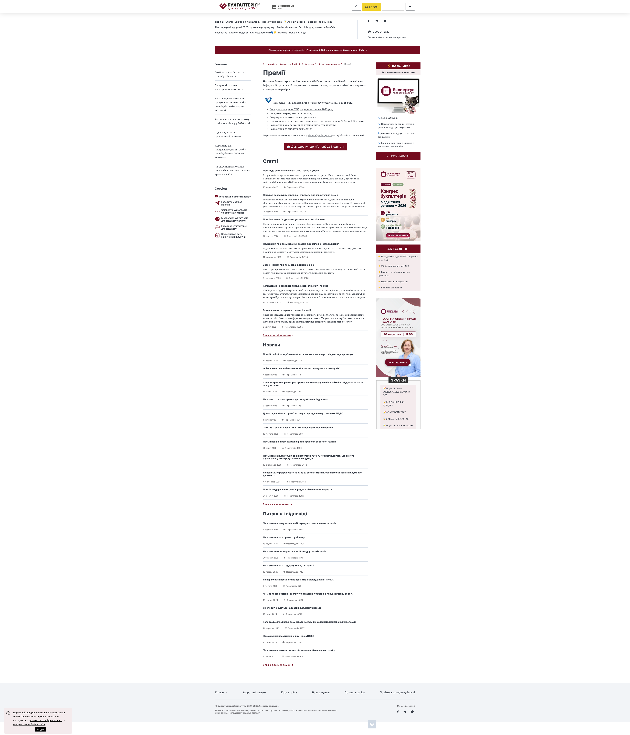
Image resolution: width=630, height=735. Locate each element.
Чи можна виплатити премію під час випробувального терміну (299, 650)
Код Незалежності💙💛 (263, 32)
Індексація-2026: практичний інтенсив (228, 134)
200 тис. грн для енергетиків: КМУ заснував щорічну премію (298, 427)
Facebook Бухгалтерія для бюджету (234, 227)
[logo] (239, 6)
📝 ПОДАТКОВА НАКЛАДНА (398, 425)
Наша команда (297, 32)
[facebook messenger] (385, 21)
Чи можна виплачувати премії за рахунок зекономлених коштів (299, 523)
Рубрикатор (308, 64)
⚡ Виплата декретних (390, 287)
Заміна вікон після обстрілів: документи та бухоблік (305, 27)
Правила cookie (355, 692)
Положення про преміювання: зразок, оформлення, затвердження (301, 243)
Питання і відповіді (285, 514)
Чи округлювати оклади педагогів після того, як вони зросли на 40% (232, 170)
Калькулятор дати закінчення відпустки (233, 235)
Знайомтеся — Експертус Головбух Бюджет (230, 74)
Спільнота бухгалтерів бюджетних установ (234, 211)
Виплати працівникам (329, 64)
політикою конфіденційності (46, 720)
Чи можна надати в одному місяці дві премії (288, 565)
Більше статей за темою (277, 335)
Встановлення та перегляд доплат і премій (287, 310)
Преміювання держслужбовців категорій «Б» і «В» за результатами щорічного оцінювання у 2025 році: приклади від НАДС (308, 457)
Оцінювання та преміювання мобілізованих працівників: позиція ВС (302, 368)
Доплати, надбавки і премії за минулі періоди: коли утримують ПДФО (303, 413)
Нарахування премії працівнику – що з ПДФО (289, 636)
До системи (371, 6)
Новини (219, 21)
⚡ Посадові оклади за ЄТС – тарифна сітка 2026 (398, 258)
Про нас (282, 32)
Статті (229, 21)
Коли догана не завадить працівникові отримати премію (295, 285)
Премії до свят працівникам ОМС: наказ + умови (291, 170)
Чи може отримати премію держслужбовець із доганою (295, 399)
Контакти (221, 692)
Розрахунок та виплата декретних (291, 129)
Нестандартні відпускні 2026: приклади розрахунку (244, 27)
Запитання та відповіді (247, 21)
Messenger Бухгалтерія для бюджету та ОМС (234, 219)
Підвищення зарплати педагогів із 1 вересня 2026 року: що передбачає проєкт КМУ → (317, 50)
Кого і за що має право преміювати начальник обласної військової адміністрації (309, 621)
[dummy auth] (393, 6)
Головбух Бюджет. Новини (231, 203)
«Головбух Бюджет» (320, 135)
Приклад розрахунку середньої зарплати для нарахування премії (300, 195)
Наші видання (321, 692)
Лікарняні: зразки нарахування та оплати (229, 87)
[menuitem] (220, 21)
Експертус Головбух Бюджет (231, 32)
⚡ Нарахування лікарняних (393, 281)
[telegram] (376, 21)
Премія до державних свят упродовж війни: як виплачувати (297, 489)
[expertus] (281, 6)
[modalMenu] (410, 6)
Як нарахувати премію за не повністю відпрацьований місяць (298, 579)
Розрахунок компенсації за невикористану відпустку (302, 125)
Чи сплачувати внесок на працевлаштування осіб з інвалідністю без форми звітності (230, 104)
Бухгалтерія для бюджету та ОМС (280, 64)
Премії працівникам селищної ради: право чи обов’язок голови (299, 441)
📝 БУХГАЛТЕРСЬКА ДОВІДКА (394, 403)
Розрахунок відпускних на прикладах (293, 117)
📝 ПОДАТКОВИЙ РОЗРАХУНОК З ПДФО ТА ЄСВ (396, 392)
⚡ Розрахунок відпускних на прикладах (394, 273)
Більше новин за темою (276, 504)
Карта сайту (289, 692)
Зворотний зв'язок (254, 692)
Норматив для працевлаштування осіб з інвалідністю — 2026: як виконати (230, 151)
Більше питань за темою (277, 664)
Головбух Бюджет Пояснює (235, 196)
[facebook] (368, 21)
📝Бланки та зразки (295, 21)
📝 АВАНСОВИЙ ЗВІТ (394, 412)
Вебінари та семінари (320, 21)
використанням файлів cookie (29, 724)
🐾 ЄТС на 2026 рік (388, 117)
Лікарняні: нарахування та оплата (290, 113)
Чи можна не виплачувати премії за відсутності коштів (294, 551)
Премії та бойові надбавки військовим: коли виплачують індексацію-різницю (308, 354)
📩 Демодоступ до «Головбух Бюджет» (315, 146)
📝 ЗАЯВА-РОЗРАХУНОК (396, 418)
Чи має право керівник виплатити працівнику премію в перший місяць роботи (308, 593)
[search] (356, 6)
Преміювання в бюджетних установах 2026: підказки (294, 219)
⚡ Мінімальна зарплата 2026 (393, 265)
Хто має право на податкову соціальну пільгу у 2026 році (232, 121)
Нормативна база (272, 21)
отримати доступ (398, 155)
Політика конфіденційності (397, 692)
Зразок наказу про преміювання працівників (288, 264)
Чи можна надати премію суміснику (284, 537)
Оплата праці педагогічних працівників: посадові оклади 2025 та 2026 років (317, 121)
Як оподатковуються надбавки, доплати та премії (292, 607)
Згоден (40, 729)
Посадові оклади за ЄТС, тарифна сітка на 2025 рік (301, 109)
